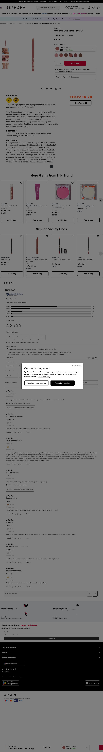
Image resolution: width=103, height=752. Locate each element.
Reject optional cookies (36, 383)
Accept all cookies (62, 383)
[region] (52, 376)
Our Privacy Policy (44, 377)
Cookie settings (76, 365)
